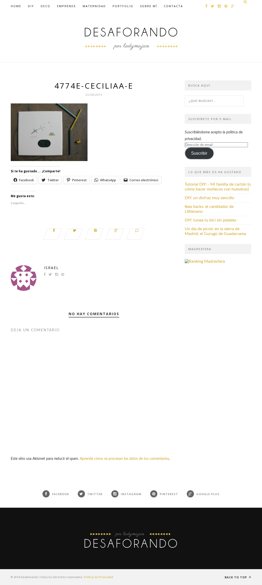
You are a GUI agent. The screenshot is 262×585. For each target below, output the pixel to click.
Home (16, 6)
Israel (51, 267)
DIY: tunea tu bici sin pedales (210, 220)
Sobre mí (148, 6)
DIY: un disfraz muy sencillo (209, 198)
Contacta (173, 6)
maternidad (94, 6)
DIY (31, 6)
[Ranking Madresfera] (205, 261)
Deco (45, 6)
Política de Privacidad (98, 577)
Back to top (236, 577)
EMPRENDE (66, 6)
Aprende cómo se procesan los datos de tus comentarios (124, 459)
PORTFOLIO (123, 6)
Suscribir (199, 153)
